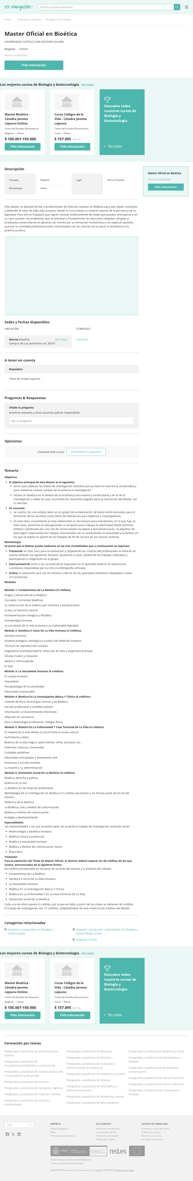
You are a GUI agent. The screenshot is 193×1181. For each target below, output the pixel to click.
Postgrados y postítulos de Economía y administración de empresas (91, 1065)
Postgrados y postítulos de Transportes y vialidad (154, 1092)
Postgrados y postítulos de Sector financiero (156, 1078)
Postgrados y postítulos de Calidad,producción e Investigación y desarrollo (34, 1073)
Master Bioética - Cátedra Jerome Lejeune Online (17, 118)
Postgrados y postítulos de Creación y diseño (33, 1094)
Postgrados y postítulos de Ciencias (27, 1082)
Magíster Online (87, 939)
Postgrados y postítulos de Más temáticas (93, 1102)
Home (8, 19)
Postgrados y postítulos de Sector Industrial (156, 1084)
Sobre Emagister (59, 1128)
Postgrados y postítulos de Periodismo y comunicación (154, 1069)
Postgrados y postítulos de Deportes (89, 1051)
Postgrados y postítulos (29, 19)
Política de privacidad (107, 1135)
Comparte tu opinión (86, 452)
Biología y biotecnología (58, 19)
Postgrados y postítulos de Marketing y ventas (95, 1096)
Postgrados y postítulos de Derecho (89, 1057)
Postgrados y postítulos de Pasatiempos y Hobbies (155, 1059)
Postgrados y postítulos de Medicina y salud (156, 1051)
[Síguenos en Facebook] (7, 1134)
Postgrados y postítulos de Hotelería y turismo (96, 1074)
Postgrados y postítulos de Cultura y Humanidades (27, 1102)
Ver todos (87, 85)
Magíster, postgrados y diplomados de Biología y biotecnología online (107, 931)
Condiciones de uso (106, 1132)
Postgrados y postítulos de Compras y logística (34, 1088)
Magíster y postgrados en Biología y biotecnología (30, 931)
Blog (53, 1132)
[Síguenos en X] (13, 1134)
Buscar (177, 7)
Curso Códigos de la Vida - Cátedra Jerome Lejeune (70, 118)
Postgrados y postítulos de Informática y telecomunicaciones (92, 1088)
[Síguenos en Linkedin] (19, 1134)
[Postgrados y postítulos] (19, 7)
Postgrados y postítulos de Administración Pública (31, 1053)
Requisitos (16, 369)
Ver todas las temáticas (63, 1135)
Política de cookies (105, 1139)
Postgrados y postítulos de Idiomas (88, 1080)
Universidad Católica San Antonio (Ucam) (34, 41)
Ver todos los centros (153, 1139)
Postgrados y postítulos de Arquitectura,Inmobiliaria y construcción (30, 1063)
